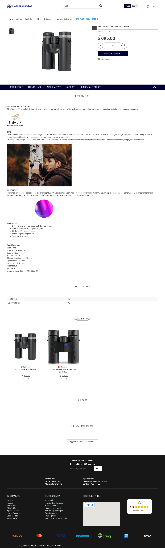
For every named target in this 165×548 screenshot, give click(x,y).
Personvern (11, 506)
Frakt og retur (50, 516)
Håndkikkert (47, 19)
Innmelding (77, 464)
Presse (10, 503)
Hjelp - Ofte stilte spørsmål (56, 518)
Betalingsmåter (51, 513)
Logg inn (155, 6)
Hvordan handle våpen (54, 503)
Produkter (28, 19)
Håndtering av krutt (53, 508)
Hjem (20, 19)
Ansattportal (12, 518)
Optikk (37, 19)
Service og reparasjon (54, 511)
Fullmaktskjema (51, 506)
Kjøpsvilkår (49, 500)
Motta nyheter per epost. (82, 461)
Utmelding (90, 464)
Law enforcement (14, 513)
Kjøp (113, 53)
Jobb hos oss (12, 516)
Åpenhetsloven (13, 511)
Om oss (10, 500)
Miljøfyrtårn (11, 508)
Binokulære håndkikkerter (64, 19)
